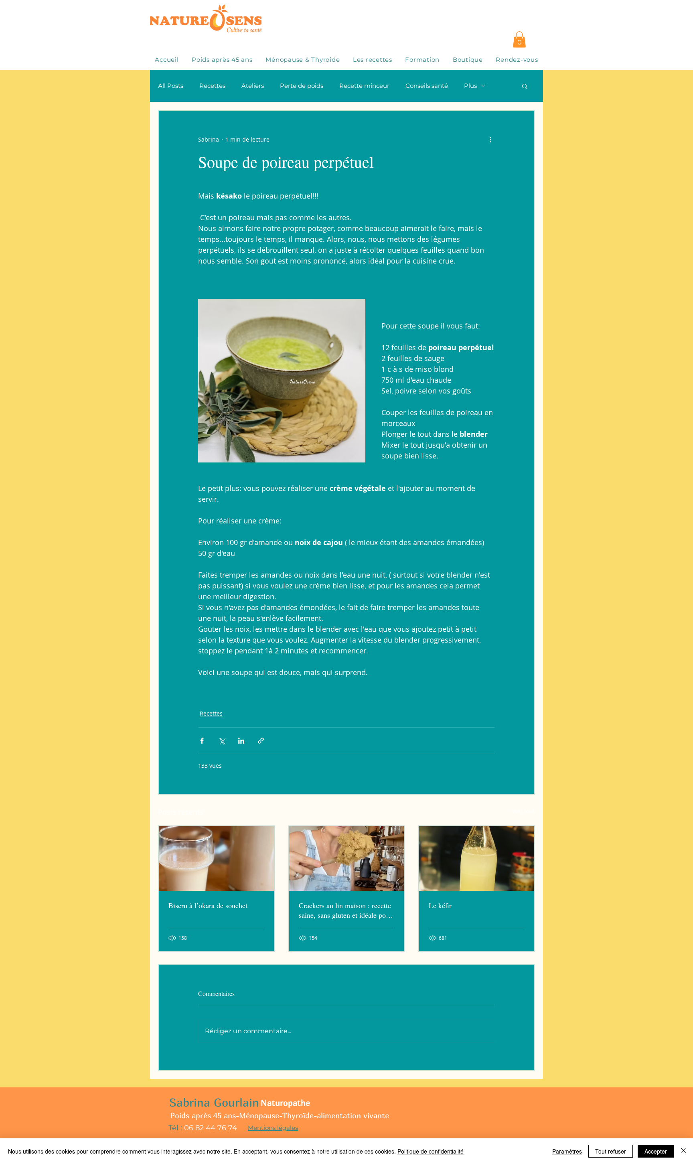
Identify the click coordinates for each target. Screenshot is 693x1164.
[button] (519, 39)
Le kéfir (440, 905)
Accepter (655, 1151)
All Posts (170, 85)
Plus (470, 85)
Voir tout (523, 811)
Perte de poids (301, 85)
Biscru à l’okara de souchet (207, 905)
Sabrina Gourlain (214, 1102)
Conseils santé (426, 85)
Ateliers (252, 85)
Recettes (212, 85)
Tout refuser (610, 1151)
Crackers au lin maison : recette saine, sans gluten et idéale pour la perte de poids (345, 910)
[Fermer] (683, 1151)
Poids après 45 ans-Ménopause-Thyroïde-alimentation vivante (279, 1115)
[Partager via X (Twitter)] (221, 740)
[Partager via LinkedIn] (241, 740)
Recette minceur (364, 85)
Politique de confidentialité (430, 1151)
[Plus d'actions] (490, 139)
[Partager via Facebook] (202, 740)
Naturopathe (285, 1103)
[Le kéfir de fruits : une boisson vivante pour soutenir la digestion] (476, 858)
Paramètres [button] (567, 1151)
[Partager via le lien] (261, 740)
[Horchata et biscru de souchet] (216, 858)
